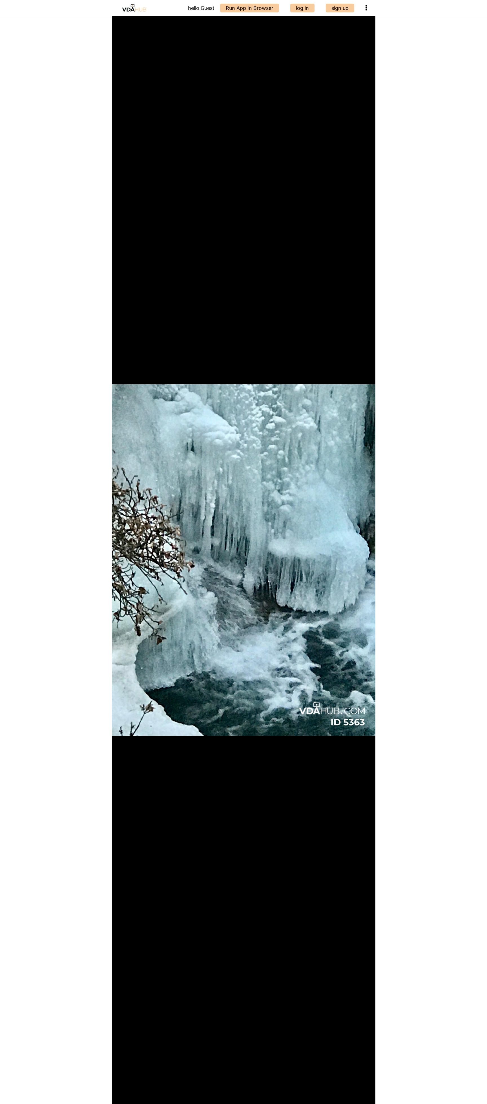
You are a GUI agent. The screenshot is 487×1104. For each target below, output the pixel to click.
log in (302, 8)
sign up (340, 8)
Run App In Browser (249, 8)
